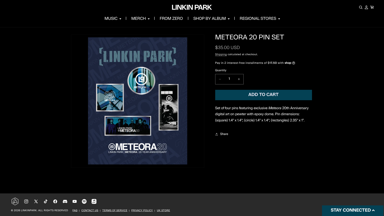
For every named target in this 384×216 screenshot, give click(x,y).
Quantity (221, 70)
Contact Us (89, 211)
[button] (112, 19)
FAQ (75, 211)
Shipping (221, 54)
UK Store (163, 211)
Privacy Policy (142, 211)
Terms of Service (114, 211)
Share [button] (224, 134)
